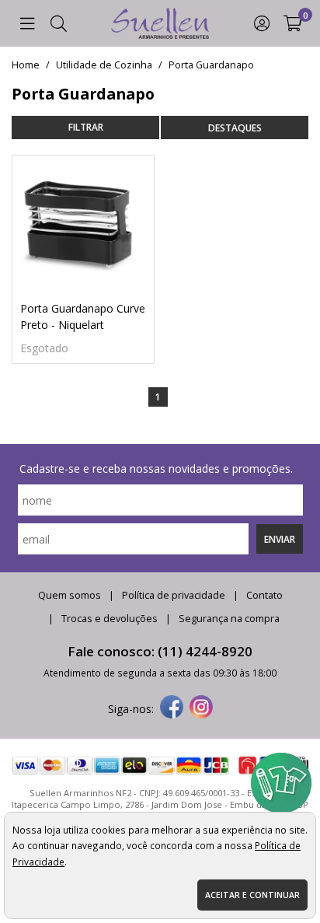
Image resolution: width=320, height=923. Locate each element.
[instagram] (201, 708)
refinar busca (85, 127)
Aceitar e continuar (252, 895)
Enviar (279, 539)
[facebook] (171, 708)
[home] (159, 23)
